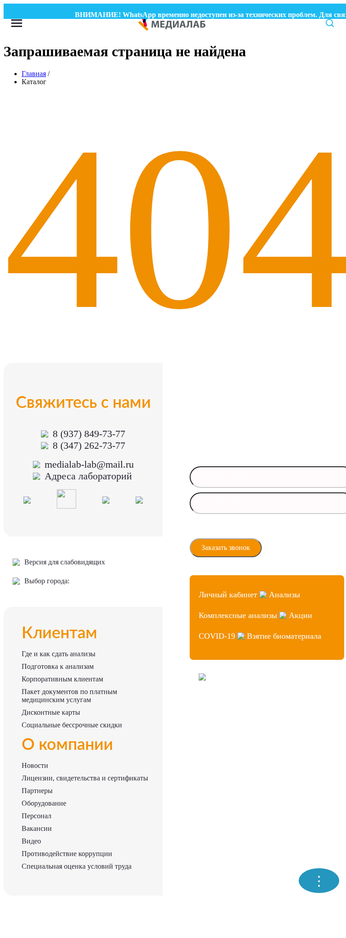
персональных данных (229, 533)
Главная (34, 73)
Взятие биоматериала (284, 635)
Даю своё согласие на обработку (241, 530)
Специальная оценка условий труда (77, 866)
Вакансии (37, 828)
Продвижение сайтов (225, 725)
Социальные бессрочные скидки (72, 725)
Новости (35, 765)
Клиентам (59, 633)
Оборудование (44, 803)
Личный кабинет (228, 594)
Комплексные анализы (238, 615)
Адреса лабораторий (88, 476)
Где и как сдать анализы (59, 654)
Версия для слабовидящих (64, 562)
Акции (300, 615)
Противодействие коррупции (67, 853)
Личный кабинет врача (227, 709)
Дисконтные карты (51, 712)
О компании (67, 745)
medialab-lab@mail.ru (89, 464)
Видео (31, 841)
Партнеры (37, 790)
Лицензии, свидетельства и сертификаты (85, 778)
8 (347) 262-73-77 (89, 445)
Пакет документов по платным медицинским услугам (69, 696)
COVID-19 (217, 635)
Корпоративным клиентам (62, 679)
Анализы (284, 594)
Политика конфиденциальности (238, 741)
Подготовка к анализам (58, 666)
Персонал (36, 816)
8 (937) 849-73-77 (89, 433)
